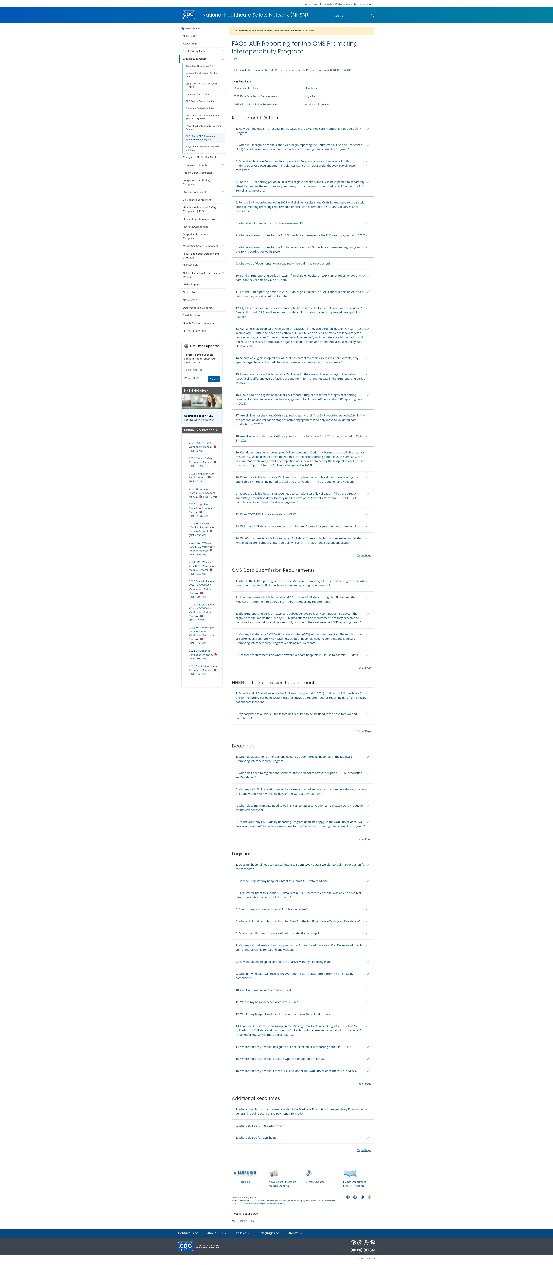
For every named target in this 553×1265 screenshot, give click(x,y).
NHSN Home (192, 28)
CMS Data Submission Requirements (255, 96)
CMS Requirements (194, 59)
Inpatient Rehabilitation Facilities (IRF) (202, 75)
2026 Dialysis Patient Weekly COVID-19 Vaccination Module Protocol (201, 589)
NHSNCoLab (190, 265)
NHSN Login (190, 36)
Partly (243, 1221)
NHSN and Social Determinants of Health (201, 255)
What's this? (191, 378)
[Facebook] (353, 1242)
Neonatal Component (195, 226)
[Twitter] (359, 1242)
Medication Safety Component (200, 246)
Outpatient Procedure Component (195, 236)
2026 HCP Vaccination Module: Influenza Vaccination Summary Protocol (202, 635)
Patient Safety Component (198, 172)
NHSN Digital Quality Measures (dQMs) (201, 275)
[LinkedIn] (372, 1242)
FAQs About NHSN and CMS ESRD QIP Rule (203, 148)
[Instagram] (366, 1242)
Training (245, 1182)
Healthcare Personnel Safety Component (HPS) (199, 209)
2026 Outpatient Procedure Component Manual (203, 493)
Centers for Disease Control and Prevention (258, 1200)
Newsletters (190, 300)
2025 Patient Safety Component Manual (200, 462)
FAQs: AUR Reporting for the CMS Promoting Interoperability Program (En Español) (293, 70)
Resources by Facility (195, 165)
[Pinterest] (359, 1250)
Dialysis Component (194, 192)
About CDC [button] (215, 1233)
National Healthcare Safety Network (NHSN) (255, 14)
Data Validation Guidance (198, 307)
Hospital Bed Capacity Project (200, 219)
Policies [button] (241, 1233)
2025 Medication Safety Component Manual (203, 670)
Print (234, 59)
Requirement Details (246, 88)
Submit (214, 379)
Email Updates (191, 315)
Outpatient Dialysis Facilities (200, 108)
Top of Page (364, 555)
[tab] (303, 131)
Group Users (190, 292)
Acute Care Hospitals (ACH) (199, 66)
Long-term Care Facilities (198, 94)
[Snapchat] (366, 1250)
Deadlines (311, 88)
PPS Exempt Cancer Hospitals (200, 101)
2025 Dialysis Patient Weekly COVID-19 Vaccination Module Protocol (201, 612)
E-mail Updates (315, 1182)
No (252, 1221)
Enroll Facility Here (194, 51)
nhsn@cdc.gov (206, 419)
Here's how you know (363, 4)
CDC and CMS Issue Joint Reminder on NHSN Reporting (203, 117)
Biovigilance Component (197, 199)
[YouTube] (353, 1250)
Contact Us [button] (186, 1233)
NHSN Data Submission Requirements (256, 104)
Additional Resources (317, 104)
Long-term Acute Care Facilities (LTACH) (201, 85)
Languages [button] (268, 1233)
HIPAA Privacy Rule (194, 330)
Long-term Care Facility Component (196, 182)
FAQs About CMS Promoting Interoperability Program (200, 138)
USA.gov (371, 1258)
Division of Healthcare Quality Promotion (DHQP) (263, 1203)
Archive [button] (293, 1233)
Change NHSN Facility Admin (200, 157)
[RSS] (372, 1250)
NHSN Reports (191, 284)
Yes (233, 1221)
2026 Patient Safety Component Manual (200, 446)
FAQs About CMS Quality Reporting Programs (203, 127)
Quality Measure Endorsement (200, 323)
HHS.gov (360, 1258)
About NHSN (190, 43)
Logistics (310, 96)
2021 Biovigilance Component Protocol (201, 654)
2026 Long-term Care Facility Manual (202, 477)
